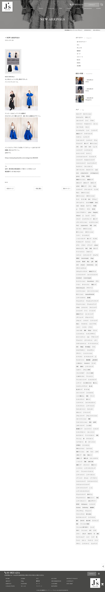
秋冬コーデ (87, 117)
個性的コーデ (90, 179)
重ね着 (88, 297)
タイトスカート (89, 438)
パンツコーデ (79, 160)
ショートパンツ (87, 428)
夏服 (96, 261)
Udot (95, 225)
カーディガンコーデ (88, 356)
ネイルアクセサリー (80, 350)
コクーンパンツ (91, 442)
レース (90, 487)
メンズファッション (93, 222)
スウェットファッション (91, 415)
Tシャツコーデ (92, 156)
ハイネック (85, 320)
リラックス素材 (89, 373)
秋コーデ (96, 248)
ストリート (80, 57)
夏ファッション (79, 232)
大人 (78, 45)
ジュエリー (78, 369)
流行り (77, 530)
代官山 (82, 176)
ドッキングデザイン (90, 333)
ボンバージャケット (80, 337)
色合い (77, 323)
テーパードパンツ (80, 251)
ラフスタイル (84, 323)
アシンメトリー (89, 376)
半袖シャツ (89, 455)
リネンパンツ (86, 465)
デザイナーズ (90, 287)
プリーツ (92, 396)
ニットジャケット (80, 333)
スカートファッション (81, 419)
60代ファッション (87, 228)
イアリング (89, 245)
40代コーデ (86, 182)
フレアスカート (79, 442)
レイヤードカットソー (81, 501)
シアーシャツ (79, 478)
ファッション (84, 530)
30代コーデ (78, 182)
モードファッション (80, 281)
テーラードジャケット (93, 343)
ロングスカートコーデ (81, 517)
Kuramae (78, 507)
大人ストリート (89, 169)
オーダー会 (86, 389)
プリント (95, 330)
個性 (97, 435)
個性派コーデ (79, 133)
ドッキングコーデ (92, 379)
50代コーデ (93, 182)
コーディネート (85, 543)
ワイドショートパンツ (92, 481)
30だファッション (89, 232)
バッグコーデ (86, 137)
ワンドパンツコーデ (80, 481)
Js (82, 215)
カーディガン (79, 356)
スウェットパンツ (89, 317)
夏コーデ (95, 219)
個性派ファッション (80, 179)
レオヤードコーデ (80, 425)
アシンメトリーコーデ (81, 379)
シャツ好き (88, 425)
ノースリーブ (79, 461)
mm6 (77, 205)
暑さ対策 (88, 520)
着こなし (95, 383)
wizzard (78, 261)
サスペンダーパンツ (80, 409)
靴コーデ (89, 238)
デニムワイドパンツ (80, 497)
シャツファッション (80, 291)
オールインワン (85, 284)
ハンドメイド (92, 504)
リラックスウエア (80, 373)
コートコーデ (79, 310)
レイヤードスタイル (80, 297)
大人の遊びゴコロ (87, 383)
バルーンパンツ (90, 432)
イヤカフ (83, 245)
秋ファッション (79, 294)
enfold (77, 186)
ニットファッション (87, 353)
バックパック (89, 140)
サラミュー (94, 199)
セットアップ (94, 543)
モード (79, 54)
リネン (89, 186)
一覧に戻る (38, 188)
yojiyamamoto (84, 225)
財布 (77, 346)
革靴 (91, 225)
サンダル (95, 238)
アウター (92, 120)
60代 (90, 146)
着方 (77, 520)
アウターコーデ (94, 337)
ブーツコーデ (92, 310)
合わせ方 (82, 520)
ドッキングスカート (80, 432)
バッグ (92, 537)
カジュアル (95, 255)
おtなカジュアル (80, 248)
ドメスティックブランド (81, 386)
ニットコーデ (94, 130)
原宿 (90, 422)
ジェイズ (87, 215)
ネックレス (87, 241)
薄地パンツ (93, 465)
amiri (77, 264)
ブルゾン (87, 127)
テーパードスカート (89, 435)
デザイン (78, 543)
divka (94, 186)
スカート (84, 540)
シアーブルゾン (93, 478)
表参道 (87, 176)
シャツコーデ (79, 150)
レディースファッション (81, 222)
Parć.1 (77, 192)
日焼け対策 (90, 461)
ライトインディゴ (80, 514)
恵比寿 (83, 261)
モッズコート (79, 166)
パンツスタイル (85, 445)
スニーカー (78, 228)
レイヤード (78, 383)
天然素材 (78, 445)
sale (96, 264)
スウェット (78, 320)
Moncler (82, 205)
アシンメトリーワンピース (87, 471)
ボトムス (86, 478)
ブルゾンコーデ (92, 307)
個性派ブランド (92, 271)
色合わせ (90, 533)
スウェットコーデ (80, 415)
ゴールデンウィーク (86, 219)
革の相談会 (87, 346)
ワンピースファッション (81, 422)
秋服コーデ (93, 284)
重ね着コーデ (79, 428)
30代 (77, 146)
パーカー (78, 284)
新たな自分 (88, 514)
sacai (96, 169)
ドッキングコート (80, 399)
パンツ (96, 540)
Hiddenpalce (84, 504)
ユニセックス (84, 307)
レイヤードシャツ (90, 405)
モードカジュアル (80, 130)
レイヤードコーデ (89, 366)
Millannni (78, 215)
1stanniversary (90, 264)
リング (93, 241)
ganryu (77, 176)
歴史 (77, 524)
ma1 (88, 337)
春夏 (85, 330)
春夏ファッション (80, 451)
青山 (88, 261)
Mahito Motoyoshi (80, 287)
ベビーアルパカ (79, 127)
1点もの (84, 533)
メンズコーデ (79, 189)
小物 (87, 451)
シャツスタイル (89, 392)
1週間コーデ (79, 458)
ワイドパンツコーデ (80, 163)
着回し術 (86, 458)
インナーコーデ (93, 320)
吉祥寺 (94, 422)
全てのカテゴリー (82, 42)
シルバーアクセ (92, 323)
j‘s (95, 356)
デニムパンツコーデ (80, 494)
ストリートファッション (92, 291)
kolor (77, 173)
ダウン (97, 281)
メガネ (96, 451)
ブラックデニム (79, 510)
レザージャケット (88, 340)
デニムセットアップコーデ (92, 301)
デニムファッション (80, 304)
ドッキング (95, 428)
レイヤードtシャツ (90, 474)
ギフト (88, 209)
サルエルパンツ (87, 123)
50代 (86, 146)
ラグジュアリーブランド (81, 271)
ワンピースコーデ (80, 140)
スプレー (78, 533)
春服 (89, 419)
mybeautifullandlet (89, 294)
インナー (78, 235)
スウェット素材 (86, 369)
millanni (96, 245)
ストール (95, 123)
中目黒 (94, 205)
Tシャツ (78, 540)
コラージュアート (80, 202)
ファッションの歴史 (84, 524)
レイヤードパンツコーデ (81, 487)
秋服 (90, 248)
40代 (81, 146)
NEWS (78, 63)
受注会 (89, 330)
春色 (87, 396)
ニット (87, 130)
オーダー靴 (83, 199)
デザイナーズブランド (81, 268)
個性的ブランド (79, 314)
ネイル (93, 346)
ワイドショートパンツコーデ (82, 484)
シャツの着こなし (80, 396)
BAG (89, 199)
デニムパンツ (79, 340)
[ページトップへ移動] (98, 573)
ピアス (77, 245)
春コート (88, 399)
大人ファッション (87, 114)
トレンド (92, 527)
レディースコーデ (88, 189)
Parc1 (77, 225)
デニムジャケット (80, 301)
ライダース (78, 137)
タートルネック (85, 235)
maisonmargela (85, 258)
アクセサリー (82, 209)
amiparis (83, 264)
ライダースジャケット (81, 343)
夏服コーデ (78, 465)
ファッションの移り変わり (82, 527)
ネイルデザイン (90, 350)
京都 (77, 366)
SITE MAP (70, 583)
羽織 (85, 461)
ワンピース (90, 540)
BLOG (6, 182)
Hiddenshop (85, 507)
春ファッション (93, 143)
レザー (95, 340)
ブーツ (85, 310)
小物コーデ (78, 455)
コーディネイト (91, 517)
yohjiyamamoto (84, 173)
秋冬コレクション (80, 448)
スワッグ (78, 219)
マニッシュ (78, 438)
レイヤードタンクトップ (89, 468)
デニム (95, 140)
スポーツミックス (80, 169)
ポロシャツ (78, 412)
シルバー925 (79, 330)
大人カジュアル (79, 117)
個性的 (79, 51)
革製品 (81, 346)
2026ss (77, 307)
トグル (94, 530)
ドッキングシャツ (80, 405)
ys (76, 209)
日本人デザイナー (92, 501)
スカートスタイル (94, 458)
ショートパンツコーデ (92, 274)
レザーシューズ (79, 317)
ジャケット (78, 255)
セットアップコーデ (91, 163)
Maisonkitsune (90, 281)
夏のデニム (89, 494)
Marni (96, 202)
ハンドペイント (79, 402)
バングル (84, 327)
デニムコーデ (79, 143)
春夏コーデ (83, 186)
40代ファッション (80, 196)
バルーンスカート (88, 166)
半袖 (84, 455)
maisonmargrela (87, 278)
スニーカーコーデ (89, 314)
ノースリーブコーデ (80, 238)
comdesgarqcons (94, 173)
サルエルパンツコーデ (89, 160)
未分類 (79, 66)
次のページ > (66, 188)
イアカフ (90, 327)
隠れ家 (77, 504)
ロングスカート (79, 435)
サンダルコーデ (79, 241)
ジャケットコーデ (87, 255)
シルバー (78, 327)
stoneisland (79, 278)
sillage (92, 258)
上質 (92, 261)
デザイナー (78, 353)
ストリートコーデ (80, 392)
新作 (87, 248)
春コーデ (86, 143)
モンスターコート (80, 360)
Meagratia (95, 212)
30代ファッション (85, 192)
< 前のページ (9, 188)
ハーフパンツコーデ (80, 274)
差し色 (90, 386)
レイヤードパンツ (80, 474)
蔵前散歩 (92, 507)
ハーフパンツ (79, 468)
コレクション (89, 448)
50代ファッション (90, 196)
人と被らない (79, 363)
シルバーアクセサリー (81, 212)
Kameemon (87, 363)
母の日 (93, 209)
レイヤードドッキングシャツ (82, 491)
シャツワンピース (88, 150)
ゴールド (94, 363)
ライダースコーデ (88, 133)
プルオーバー (89, 251)
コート (86, 120)
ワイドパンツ (79, 123)
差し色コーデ (79, 389)
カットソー (88, 153)
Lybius (89, 212)
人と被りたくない (80, 376)
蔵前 (98, 533)
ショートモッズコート (90, 402)
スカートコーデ (79, 120)
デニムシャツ (88, 510)
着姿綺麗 (88, 360)
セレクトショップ (80, 537)
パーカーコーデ (86, 412)
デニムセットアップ (91, 304)
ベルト (91, 451)
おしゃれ (79, 48)
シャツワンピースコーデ (81, 156)
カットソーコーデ (80, 153)
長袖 (97, 497)
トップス (96, 189)
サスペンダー (90, 409)
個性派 (81, 366)
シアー (77, 471)
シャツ (87, 537)
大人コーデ (78, 114)
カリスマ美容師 (89, 202)
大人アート (88, 205)
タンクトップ (95, 520)
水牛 (90, 530)
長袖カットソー (90, 497)
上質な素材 (94, 360)
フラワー (93, 215)
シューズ (95, 146)
